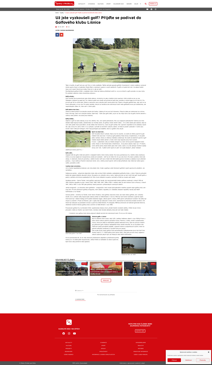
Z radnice (103, 342)
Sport (103, 345)
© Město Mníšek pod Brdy (27, 363)
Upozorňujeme (141, 342)
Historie (141, 348)
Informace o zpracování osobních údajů (132, 363)
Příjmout (174, 360)
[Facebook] (151, 9)
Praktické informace (140, 351)
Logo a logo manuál (141, 354)
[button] (208, 352)
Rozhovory (68, 351)
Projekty (69, 348)
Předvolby (203, 360)
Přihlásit (106, 280)
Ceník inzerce (68, 354)
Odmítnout (188, 360)
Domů (57, 12)
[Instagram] (155, 9)
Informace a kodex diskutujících (103, 354)
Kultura (69, 345)
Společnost (103, 351)
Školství (141, 345)
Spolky (62, 12)
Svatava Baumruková (67, 30)
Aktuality (68, 342)
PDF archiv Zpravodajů (80, 363)
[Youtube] (147, 9)
